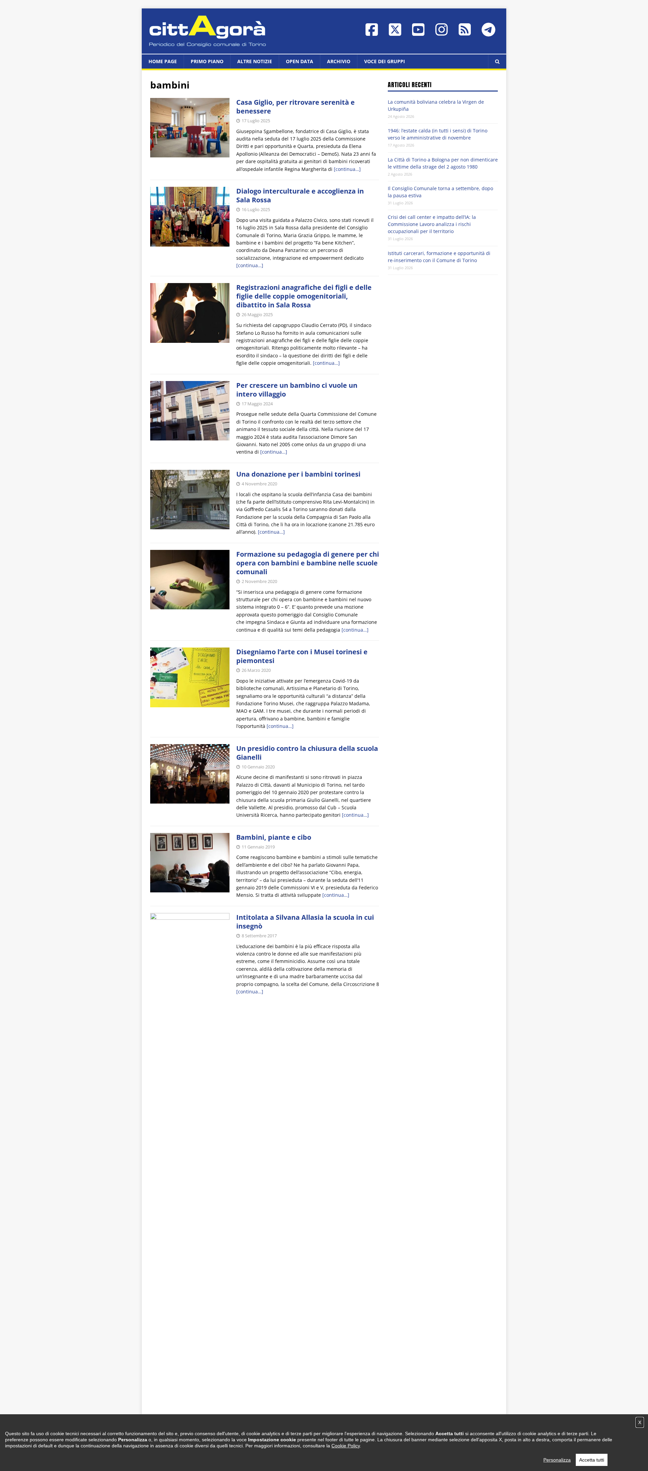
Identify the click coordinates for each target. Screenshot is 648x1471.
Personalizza (557, 1460)
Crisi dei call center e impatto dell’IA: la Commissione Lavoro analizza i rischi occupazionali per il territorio (432, 224)
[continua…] (347, 169)
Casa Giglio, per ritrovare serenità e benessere (295, 107)
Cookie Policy (345, 1445)
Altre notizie (254, 61)
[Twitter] (395, 33)
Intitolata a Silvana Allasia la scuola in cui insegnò (305, 922)
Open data (299, 61)
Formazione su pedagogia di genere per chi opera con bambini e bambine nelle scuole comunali (307, 563)
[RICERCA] (497, 61)
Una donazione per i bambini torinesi (298, 474)
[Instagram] (441, 33)
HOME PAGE (162, 61)
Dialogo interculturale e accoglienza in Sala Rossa (300, 195)
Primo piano (207, 61)
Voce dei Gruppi (384, 61)
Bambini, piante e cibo (273, 837)
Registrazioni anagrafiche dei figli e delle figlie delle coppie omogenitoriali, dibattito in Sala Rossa (304, 296)
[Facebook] (372, 33)
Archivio (338, 61)
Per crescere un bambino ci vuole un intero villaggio (296, 390)
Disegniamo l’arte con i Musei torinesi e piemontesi (302, 656)
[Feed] (465, 32)
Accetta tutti (591, 1460)
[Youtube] (418, 33)
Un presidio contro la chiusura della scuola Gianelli (307, 753)
